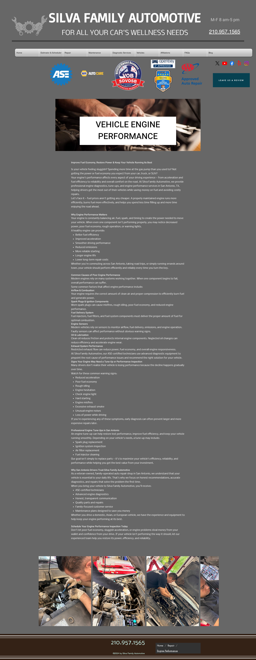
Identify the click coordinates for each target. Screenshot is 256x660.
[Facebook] (232, 63)
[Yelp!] (239, 63)
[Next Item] (213, 591)
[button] (75, 53)
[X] (217, 63)
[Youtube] (225, 63)
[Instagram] (246, 63)
